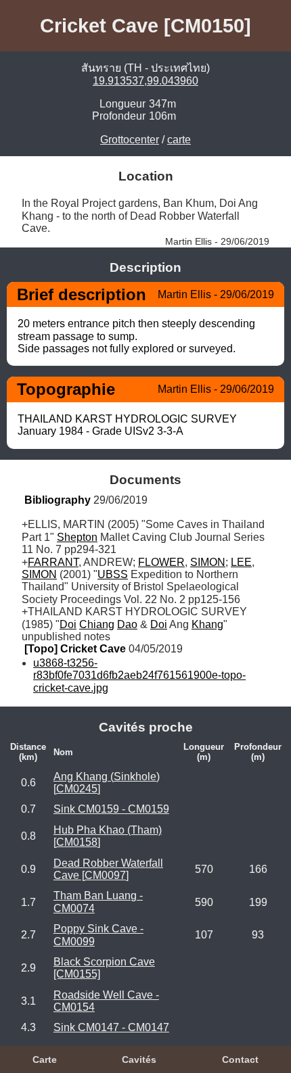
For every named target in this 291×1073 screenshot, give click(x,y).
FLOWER (161, 562)
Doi (68, 624)
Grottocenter (129, 139)
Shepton (77, 537)
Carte (44, 1059)
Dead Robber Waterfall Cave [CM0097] (108, 869)
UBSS (112, 574)
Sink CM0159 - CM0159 (111, 809)
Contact (240, 1059)
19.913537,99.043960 (145, 81)
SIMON (207, 562)
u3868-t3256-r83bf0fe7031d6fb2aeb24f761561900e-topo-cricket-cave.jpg (139, 675)
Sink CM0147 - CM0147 (111, 1027)
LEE (241, 562)
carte (179, 139)
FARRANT (53, 562)
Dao (127, 624)
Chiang (96, 624)
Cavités (139, 1059)
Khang (207, 624)
